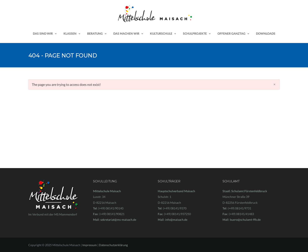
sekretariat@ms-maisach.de (118, 219)
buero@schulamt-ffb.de (245, 219)
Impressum (89, 245)
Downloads (265, 33)
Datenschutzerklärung (113, 245)
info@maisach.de (176, 219)
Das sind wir (43, 33)
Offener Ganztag (231, 33)
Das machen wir (126, 33)
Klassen (69, 33)
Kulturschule (161, 33)
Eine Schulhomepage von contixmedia (52, 220)
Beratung (95, 33)
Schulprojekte (195, 33)
